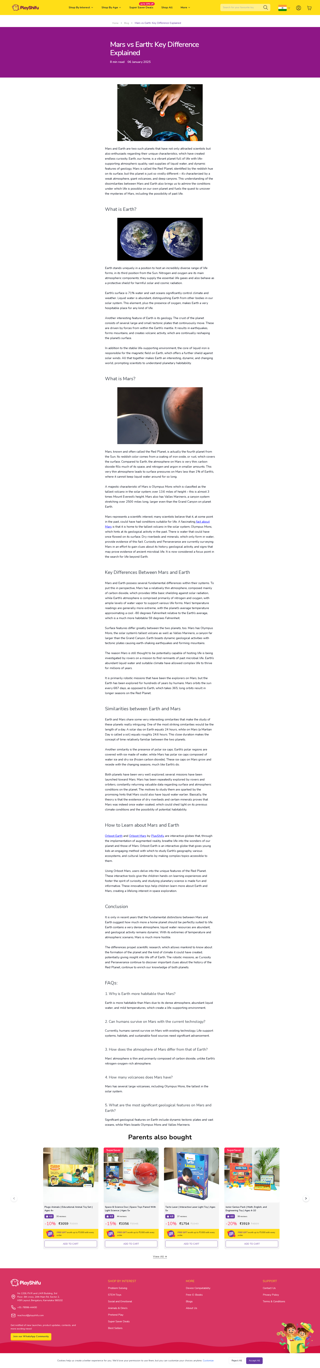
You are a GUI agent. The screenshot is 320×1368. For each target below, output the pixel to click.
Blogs (189, 1301)
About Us (191, 1308)
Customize (208, 1360)
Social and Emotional (120, 1301)
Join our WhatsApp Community (31, 1336)
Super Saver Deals (119, 1321)
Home (115, 23)
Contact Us (269, 1288)
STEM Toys (114, 1295)
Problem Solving (117, 1288)
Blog (126, 23)
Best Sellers (115, 1328)
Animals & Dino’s (118, 1308)
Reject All (237, 1360)
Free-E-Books (194, 1295)
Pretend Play (115, 1315)
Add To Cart (70, 1243)
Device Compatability (198, 1288)
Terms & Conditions (274, 1301)
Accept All (254, 1360)
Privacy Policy (271, 1295)
